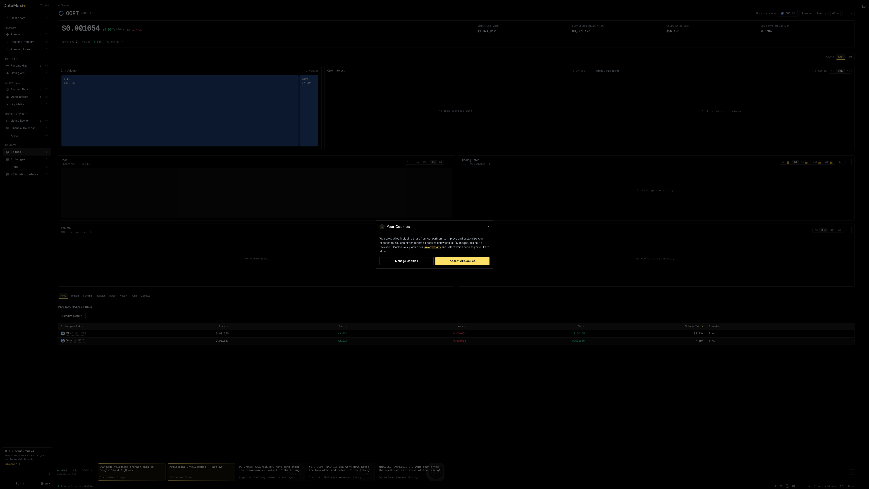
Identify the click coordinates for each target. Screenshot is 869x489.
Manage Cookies (406, 261)
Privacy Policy (432, 247)
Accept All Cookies (462, 261)
